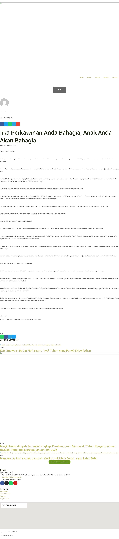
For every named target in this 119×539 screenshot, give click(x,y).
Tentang (89, 77)
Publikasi (97, 77)
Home (81, 77)
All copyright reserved (6, 535)
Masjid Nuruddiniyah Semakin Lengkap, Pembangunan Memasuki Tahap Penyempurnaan (58, 446)
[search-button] (0, 83)
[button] (2, 124)
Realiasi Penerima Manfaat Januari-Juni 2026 (28, 449)
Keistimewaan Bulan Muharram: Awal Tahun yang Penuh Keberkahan (45, 350)
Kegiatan (106, 77)
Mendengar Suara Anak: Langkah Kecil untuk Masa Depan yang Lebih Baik (48, 458)
